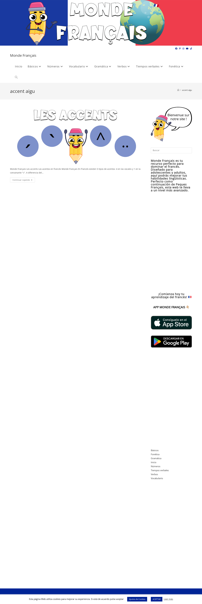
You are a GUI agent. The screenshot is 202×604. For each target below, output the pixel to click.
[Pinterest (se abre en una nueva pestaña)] (180, 48)
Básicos (155, 450)
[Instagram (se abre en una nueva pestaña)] (183, 48)
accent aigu (187, 90)
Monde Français (23, 55)
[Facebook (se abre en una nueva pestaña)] (176, 48)
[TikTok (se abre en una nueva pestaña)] (190, 48)
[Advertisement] (171, 242)
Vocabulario (157, 478)
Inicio (153, 462)
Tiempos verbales (160, 470)
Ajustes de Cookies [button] (137, 599)
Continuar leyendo (24, 180)
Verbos (154, 474)
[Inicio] (178, 90)
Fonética (155, 454)
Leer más (168, 598)
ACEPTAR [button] (157, 599)
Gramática (156, 458)
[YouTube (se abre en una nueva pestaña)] (187, 48)
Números (155, 466)
